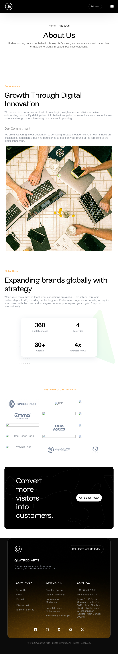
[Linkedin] (59, 629)
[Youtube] (70, 629)
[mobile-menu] (110, 6)
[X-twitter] (82, 629)
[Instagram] (47, 629)
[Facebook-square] (35, 629)
